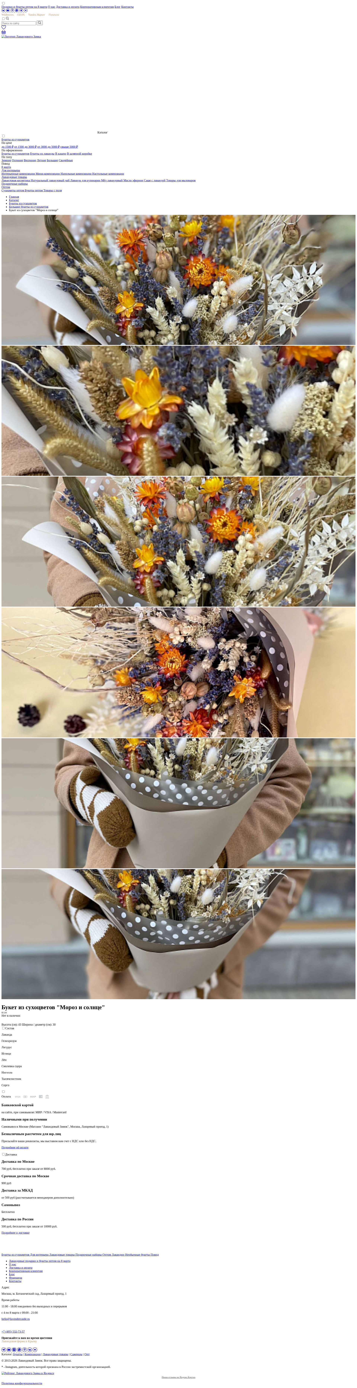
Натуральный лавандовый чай (50, 180)
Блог (117, 6)
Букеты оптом (34, 190)
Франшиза (15, 1277)
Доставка (11, 1154)
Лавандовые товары (14, 177)
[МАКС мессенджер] (35, 1351)
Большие (52, 160)
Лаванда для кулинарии (85, 180)
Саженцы (76, 1354)
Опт (87, 1354)
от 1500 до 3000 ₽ (25, 146)
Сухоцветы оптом (13, 190)
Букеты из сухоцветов (15, 139)
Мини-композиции (48, 173)
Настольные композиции (108, 173)
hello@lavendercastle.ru (15, 1319)
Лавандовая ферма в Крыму (19, 1341)
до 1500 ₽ (7, 146)
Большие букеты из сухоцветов (28, 206)
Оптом (5, 187)
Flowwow (54, 14)
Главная (14, 196)
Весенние (30, 160)
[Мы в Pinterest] (12, 11)
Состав (9, 1028)
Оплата (6, 1096)
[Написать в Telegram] (21, 11)
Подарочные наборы (14, 183)
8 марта (6, 167)
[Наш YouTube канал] (8, 11)
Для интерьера (10, 170)
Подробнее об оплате (14, 1147)
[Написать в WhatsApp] (17, 11)
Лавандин (118, 1254)
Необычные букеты (138, 1254)
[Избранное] (3, 28)
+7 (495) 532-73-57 (13, 1331)
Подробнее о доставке (15, 1232)
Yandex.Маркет (36, 14)
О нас (51, 6)
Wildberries (7, 14)
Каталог (14, 200)
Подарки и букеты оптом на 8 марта (24, 6)
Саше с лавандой (155, 180)
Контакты (127, 6)
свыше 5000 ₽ (69, 146)
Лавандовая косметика (16, 180)
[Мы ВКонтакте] (3, 11)
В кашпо (60, 153)
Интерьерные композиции (18, 173)
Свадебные (66, 160)
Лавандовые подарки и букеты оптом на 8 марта (39, 1261)
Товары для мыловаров (181, 180)
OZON (21, 14)
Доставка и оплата (67, 6)
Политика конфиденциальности (21, 1383)
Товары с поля (53, 190)
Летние (41, 160)
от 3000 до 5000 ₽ (48, 146)
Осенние (17, 160)
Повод (155, 1254)
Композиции (33, 1354)
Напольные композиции (76, 173)
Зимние (6, 160)
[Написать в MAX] (26, 11)
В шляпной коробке (79, 153)
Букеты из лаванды (42, 153)
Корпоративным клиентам (97, 6)
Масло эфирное (133, 180)
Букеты (17, 1354)
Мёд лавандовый (112, 180)
